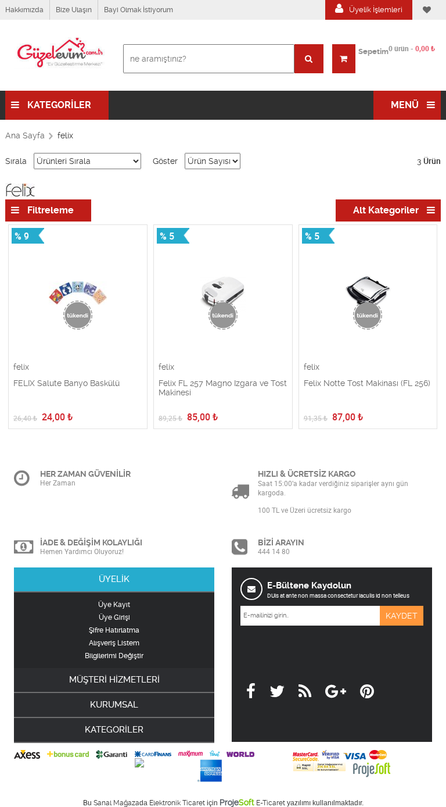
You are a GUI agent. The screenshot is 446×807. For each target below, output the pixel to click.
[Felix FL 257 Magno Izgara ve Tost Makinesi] (223, 294)
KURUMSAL (114, 704)
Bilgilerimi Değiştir (114, 656)
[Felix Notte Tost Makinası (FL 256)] (368, 294)
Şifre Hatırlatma (114, 630)
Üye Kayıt (114, 605)
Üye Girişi (114, 617)
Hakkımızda (24, 10)
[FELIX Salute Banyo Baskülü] (77, 294)
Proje (237, 802)
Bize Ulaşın (74, 10)
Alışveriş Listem (114, 643)
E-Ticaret (270, 803)
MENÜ (406, 104)
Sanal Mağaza (116, 803)
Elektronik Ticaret (177, 803)
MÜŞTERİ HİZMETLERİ (114, 679)
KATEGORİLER (58, 104)
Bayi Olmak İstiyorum (138, 10)
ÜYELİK (114, 579)
